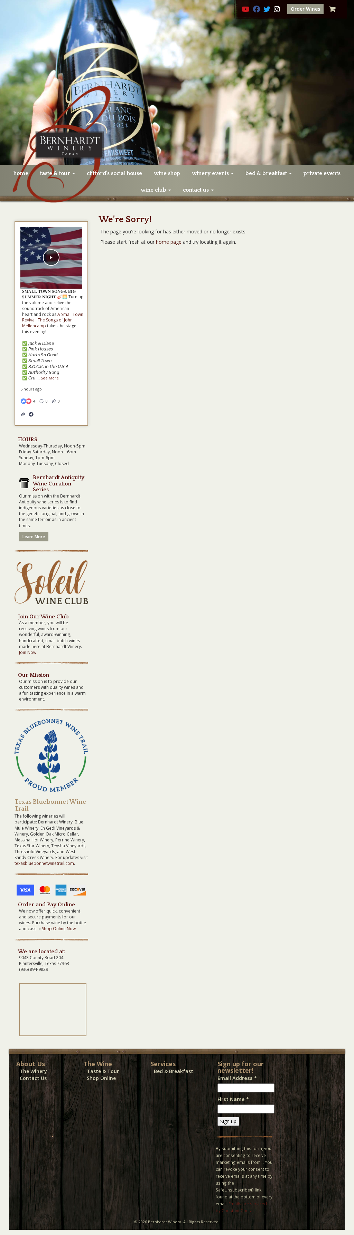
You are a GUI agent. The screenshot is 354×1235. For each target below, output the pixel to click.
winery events (211, 173)
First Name (233, 1099)
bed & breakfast (266, 173)
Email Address (237, 1078)
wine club (154, 190)
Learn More (33, 537)
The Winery (33, 1071)
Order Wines (305, 9)
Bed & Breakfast (173, 1071)
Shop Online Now (59, 929)
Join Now (27, 652)
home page (168, 242)
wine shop (167, 173)
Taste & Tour (103, 1071)
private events (322, 173)
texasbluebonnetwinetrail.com (44, 863)
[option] (177, 82)
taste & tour (56, 173)
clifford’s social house (114, 173)
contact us (196, 190)
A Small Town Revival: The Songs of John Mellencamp (52, 320)
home (20, 173)
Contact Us (33, 1078)
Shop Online (101, 1078)
